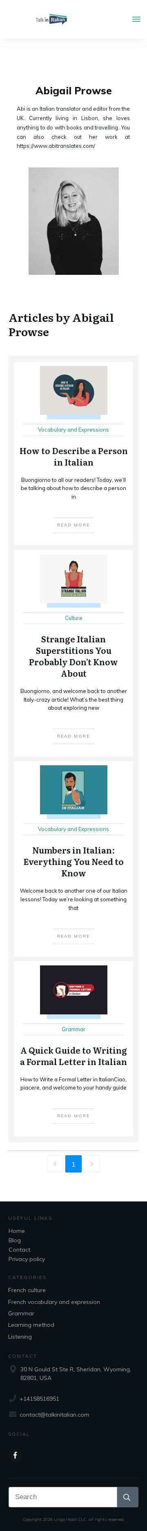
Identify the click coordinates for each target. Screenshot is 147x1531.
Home (17, 1231)
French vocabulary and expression (54, 1302)
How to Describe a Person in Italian (73, 453)
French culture (27, 1290)
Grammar (21, 1313)
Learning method (31, 1324)
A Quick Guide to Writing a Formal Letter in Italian (73, 1049)
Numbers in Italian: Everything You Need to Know (73, 858)
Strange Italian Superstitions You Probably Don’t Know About (73, 653)
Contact (19, 1249)
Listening (20, 1336)
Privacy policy (27, 1259)
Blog (15, 1240)
